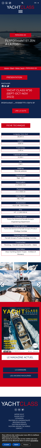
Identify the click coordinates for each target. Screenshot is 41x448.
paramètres (34, 441)
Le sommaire (20, 370)
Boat (12, 68)
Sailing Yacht (19, 416)
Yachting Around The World (19, 426)
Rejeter (16, 444)
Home (6, 68)
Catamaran (19, 418)
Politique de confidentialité (19, 420)
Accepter (6, 444)
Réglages (25, 444)
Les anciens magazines (20, 376)
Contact (19, 428)
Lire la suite (20, 111)
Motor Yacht (19, 68)
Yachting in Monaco (19, 424)
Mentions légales (19, 422)
